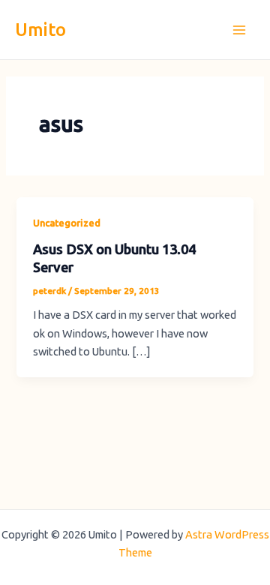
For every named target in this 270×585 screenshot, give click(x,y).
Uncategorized (66, 223)
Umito (40, 29)
